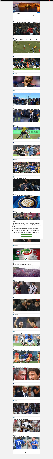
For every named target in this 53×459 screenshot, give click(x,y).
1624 (31, 223)
